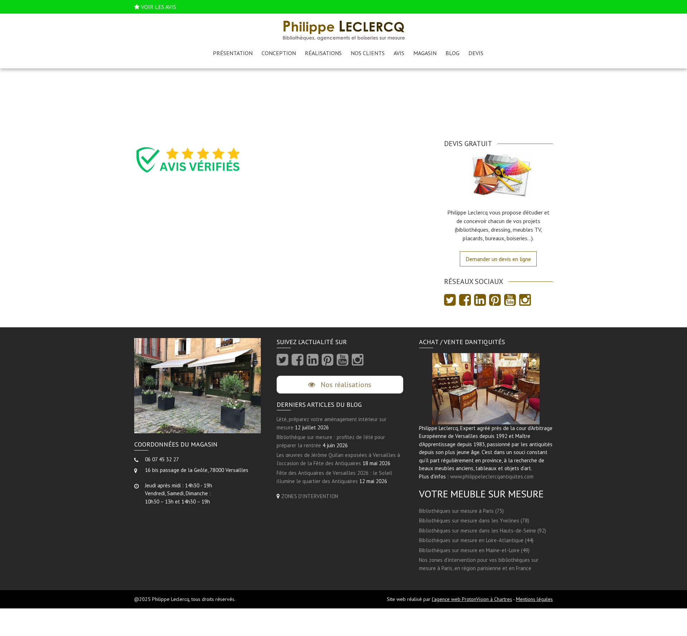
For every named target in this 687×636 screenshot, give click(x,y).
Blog (452, 53)
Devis (475, 53)
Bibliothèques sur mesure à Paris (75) (461, 510)
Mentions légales (534, 599)
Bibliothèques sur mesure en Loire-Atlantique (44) (476, 540)
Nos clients (368, 53)
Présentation (233, 53)
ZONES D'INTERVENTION (309, 496)
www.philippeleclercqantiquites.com (491, 476)
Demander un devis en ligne (498, 258)
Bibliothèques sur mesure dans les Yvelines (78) (474, 520)
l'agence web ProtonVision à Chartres (472, 599)
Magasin (425, 53)
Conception (279, 53)
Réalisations (323, 53)
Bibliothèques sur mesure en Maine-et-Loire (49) (474, 550)
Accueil (330, 107)
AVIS (399, 53)
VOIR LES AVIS (158, 6)
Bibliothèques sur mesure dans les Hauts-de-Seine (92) (482, 530)
